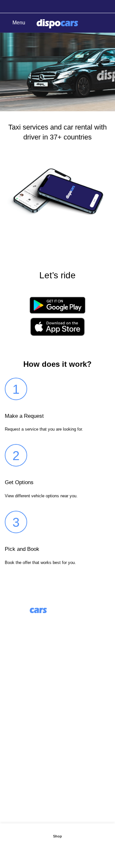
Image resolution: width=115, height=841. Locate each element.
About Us (15, 677)
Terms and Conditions (29, 755)
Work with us (19, 701)
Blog (10, 689)
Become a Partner (25, 713)
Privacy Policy (21, 767)
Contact (13, 743)
